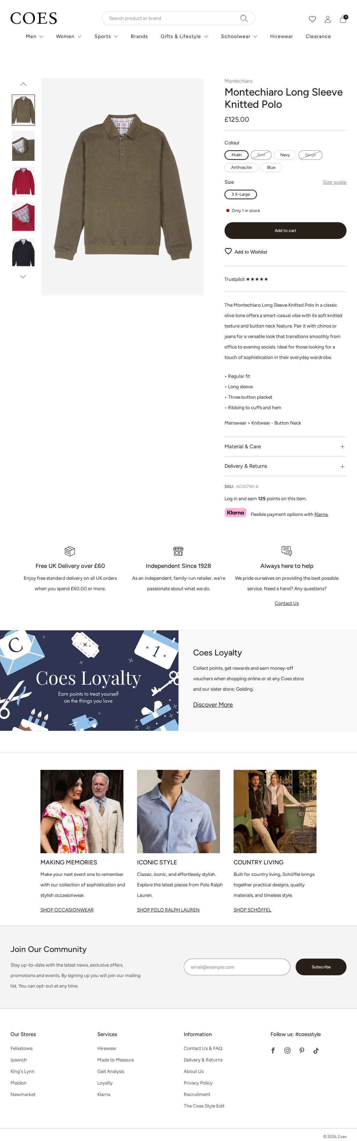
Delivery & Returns (203, 1060)
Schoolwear (236, 36)
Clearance (318, 36)
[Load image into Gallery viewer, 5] (23, 252)
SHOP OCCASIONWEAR (67, 910)
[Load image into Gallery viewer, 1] (23, 110)
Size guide (335, 182)
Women (65, 36)
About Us (194, 1071)
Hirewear (281, 36)
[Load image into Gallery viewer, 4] (23, 217)
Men (31, 36)
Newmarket (23, 1094)
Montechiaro (238, 81)
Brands (139, 36)
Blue (271, 167)
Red (261, 154)
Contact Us (287, 603)
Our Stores (23, 1034)
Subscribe (321, 966)
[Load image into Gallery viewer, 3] (23, 181)
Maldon (18, 1083)
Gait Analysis (110, 1071)
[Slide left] (23, 86)
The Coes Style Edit (204, 1106)
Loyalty (105, 1083)
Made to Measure (115, 1060)
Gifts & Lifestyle (181, 36)
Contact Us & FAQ (203, 1048)
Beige (310, 154)
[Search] (244, 18)
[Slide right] (23, 276)
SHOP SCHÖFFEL (252, 910)
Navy (285, 154)
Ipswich (18, 1060)
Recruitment (197, 1094)
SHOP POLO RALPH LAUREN (168, 910)
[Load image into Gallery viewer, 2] (23, 146)
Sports (102, 36)
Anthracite (241, 167)
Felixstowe (21, 1048)
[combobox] (178, 18)
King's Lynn (22, 1071)
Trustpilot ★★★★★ (246, 279)
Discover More (213, 704)
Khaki (236, 154)
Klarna (321, 514)
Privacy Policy (198, 1083)
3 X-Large (240, 194)
